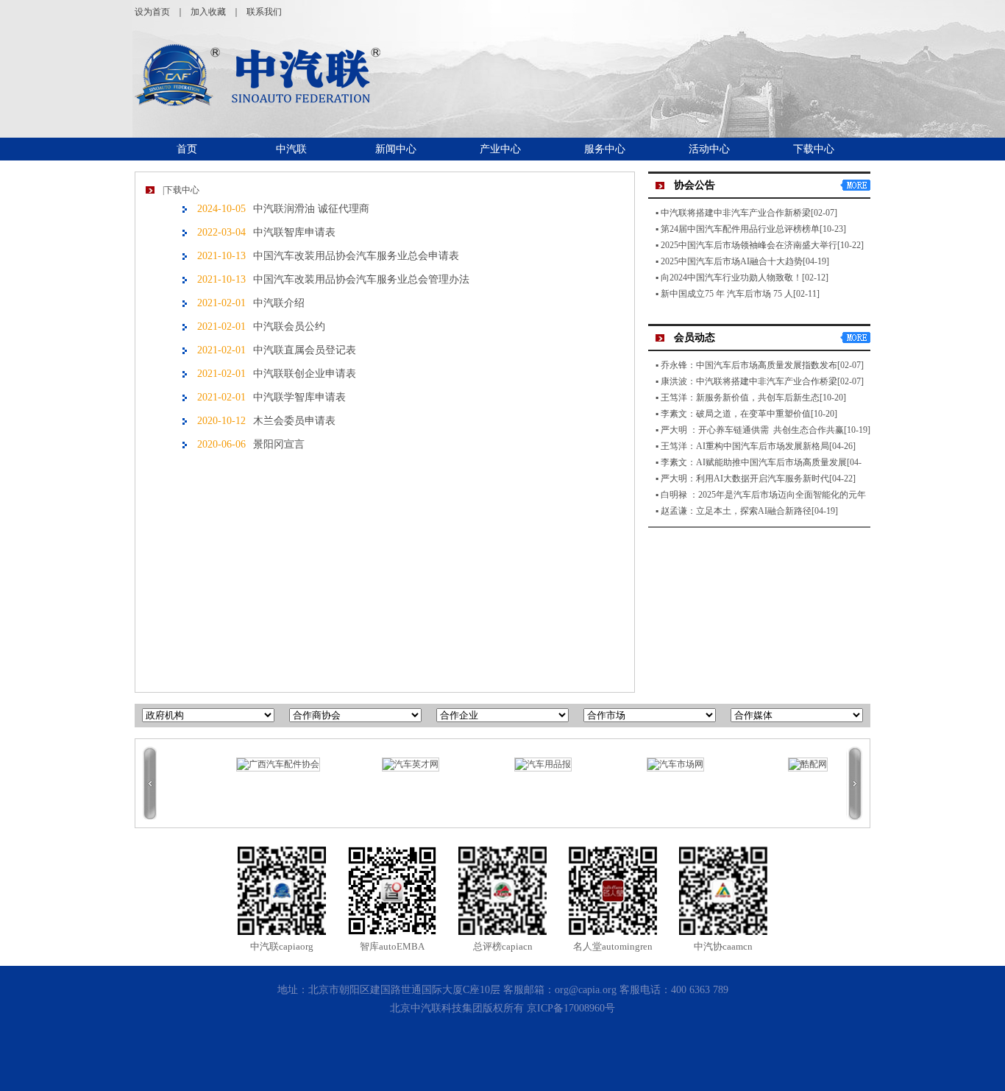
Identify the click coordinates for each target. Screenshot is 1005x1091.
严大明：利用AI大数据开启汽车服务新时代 (745, 478)
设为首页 (152, 12)
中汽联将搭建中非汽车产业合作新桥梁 (736, 213)
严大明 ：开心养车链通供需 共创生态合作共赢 (752, 430)
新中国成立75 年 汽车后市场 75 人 (727, 294)
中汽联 (291, 149)
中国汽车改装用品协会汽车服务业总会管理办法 (361, 279)
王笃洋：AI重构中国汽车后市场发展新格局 (745, 446)
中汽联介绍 (279, 302)
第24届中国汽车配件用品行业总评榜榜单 (740, 229)
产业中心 (500, 149)
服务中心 (604, 149)
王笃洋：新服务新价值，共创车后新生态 (740, 397)
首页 (187, 149)
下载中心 (813, 149)
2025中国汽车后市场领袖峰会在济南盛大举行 (749, 245)
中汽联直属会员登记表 (304, 350)
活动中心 (709, 149)
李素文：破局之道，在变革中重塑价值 (736, 414)
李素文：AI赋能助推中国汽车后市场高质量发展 (754, 462)
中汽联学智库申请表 (299, 397)
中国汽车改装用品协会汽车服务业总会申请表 (356, 255)
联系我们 (264, 12)
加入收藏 (208, 12)
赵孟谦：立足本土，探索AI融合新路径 (736, 511)
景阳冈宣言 (279, 444)
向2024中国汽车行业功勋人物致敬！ (731, 277)
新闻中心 (395, 149)
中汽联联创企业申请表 (304, 373)
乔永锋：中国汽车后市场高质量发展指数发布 (749, 365)
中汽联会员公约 (289, 326)
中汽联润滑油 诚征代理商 (311, 208)
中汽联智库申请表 (294, 232)
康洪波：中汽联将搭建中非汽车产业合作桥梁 (749, 381)
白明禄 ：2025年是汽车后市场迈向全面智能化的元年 (763, 495)
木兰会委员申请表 (294, 420)
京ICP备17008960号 (571, 1008)
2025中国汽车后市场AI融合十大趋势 (732, 261)
